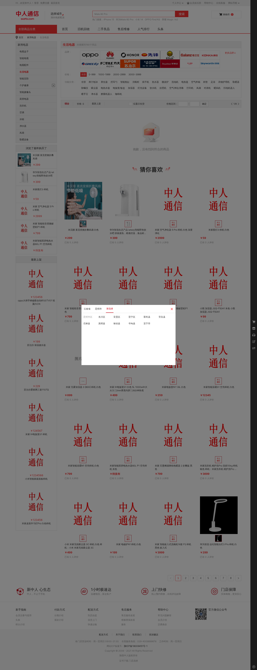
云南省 (87, 308)
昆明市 (98, 308)
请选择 (109, 308)
